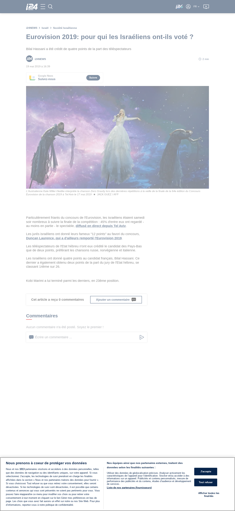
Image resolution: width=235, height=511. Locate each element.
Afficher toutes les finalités (208, 494)
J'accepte (205, 471)
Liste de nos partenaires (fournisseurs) (129, 487)
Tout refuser (206, 482)
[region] (117, 484)
